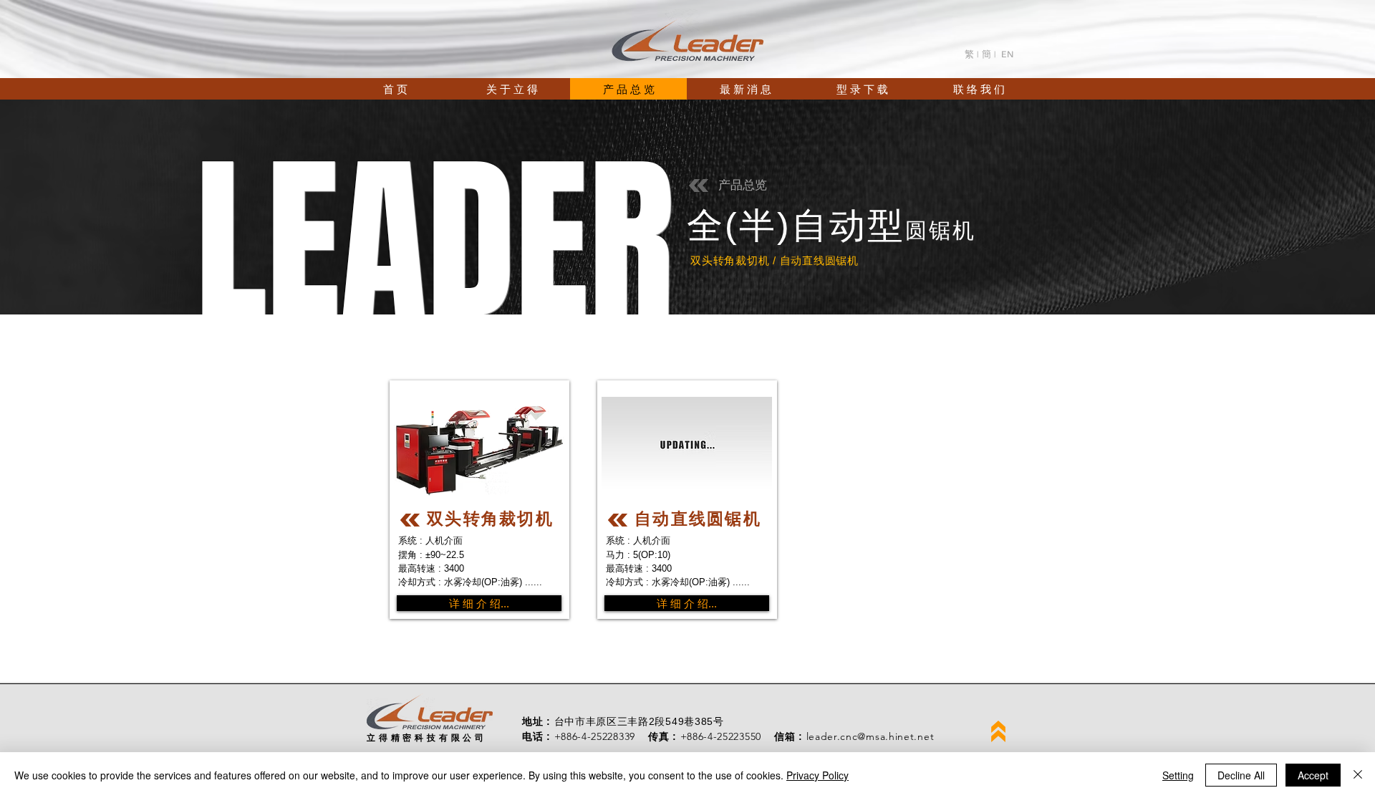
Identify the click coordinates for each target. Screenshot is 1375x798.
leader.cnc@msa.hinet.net (870, 736)
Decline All (1241, 775)
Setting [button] (1178, 775)
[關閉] (1357, 775)
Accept (1313, 775)
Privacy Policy (817, 775)
